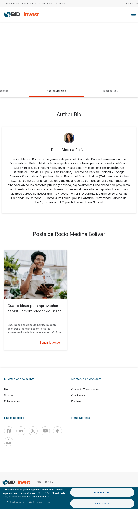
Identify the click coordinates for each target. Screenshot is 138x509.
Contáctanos (78, 395)
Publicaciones (12, 401)
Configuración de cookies (40, 502)
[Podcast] (57, 430)
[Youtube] (45, 430)
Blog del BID (110, 90)
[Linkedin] (20, 430)
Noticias (8, 395)
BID (39, 482)
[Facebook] (8, 430)
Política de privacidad (16, 502)
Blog (6, 389)
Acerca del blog (56, 90)
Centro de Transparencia (85, 389)
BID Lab (49, 482)
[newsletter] (8, 441)
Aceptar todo (102, 503)
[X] (33, 430)
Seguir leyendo (50, 342)
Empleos (76, 401)
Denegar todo (102, 492)
